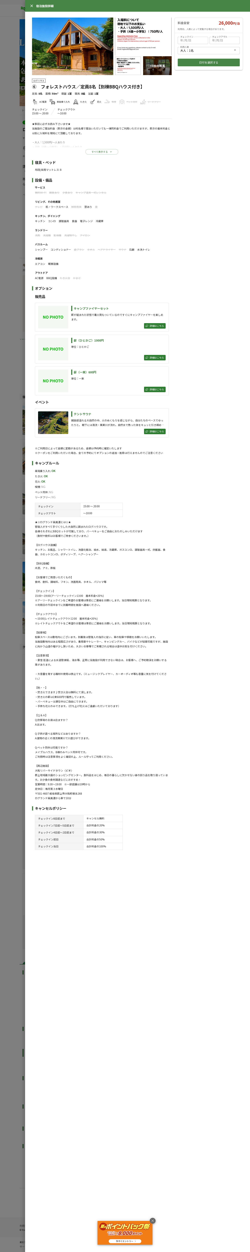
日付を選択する (208, 62)
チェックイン (186, 36)
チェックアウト (219, 36)
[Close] (31, 5)
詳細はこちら (157, 326)
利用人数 (184, 46)
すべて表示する (100, 151)
